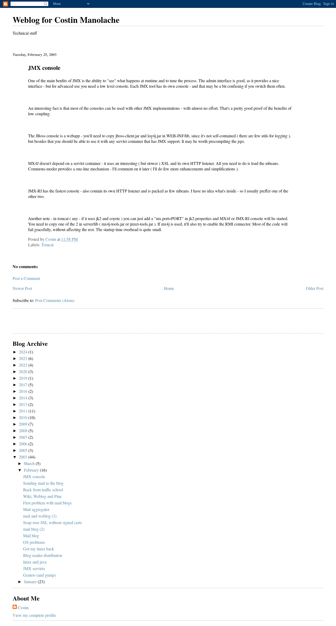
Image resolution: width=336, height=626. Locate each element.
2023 (23, 358)
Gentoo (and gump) (39, 575)
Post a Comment (26, 278)
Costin (23, 607)
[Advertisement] (43, 322)
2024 (23, 351)
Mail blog (31, 535)
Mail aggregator (36, 509)
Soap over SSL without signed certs (52, 522)
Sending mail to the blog (43, 483)
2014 (23, 397)
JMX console (34, 476)
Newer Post (22, 288)
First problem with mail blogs (47, 502)
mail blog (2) (33, 529)
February (32, 470)
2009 (23, 424)
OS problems (34, 542)
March (30, 463)
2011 (23, 411)
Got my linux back (38, 548)
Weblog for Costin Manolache (66, 19)
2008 (23, 430)
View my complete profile (34, 615)
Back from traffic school (43, 489)
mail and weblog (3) (39, 516)
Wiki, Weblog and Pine (42, 496)
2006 (23, 443)
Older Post (314, 288)
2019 (23, 378)
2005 (23, 450)
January (31, 581)
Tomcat (47, 244)
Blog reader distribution (42, 555)
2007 (23, 437)
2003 (23, 457)
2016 (23, 391)
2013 (23, 404)
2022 (23, 365)
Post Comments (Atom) (54, 300)
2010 (23, 417)
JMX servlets (34, 568)
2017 (23, 384)
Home (169, 288)
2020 (23, 371)
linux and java (34, 562)
